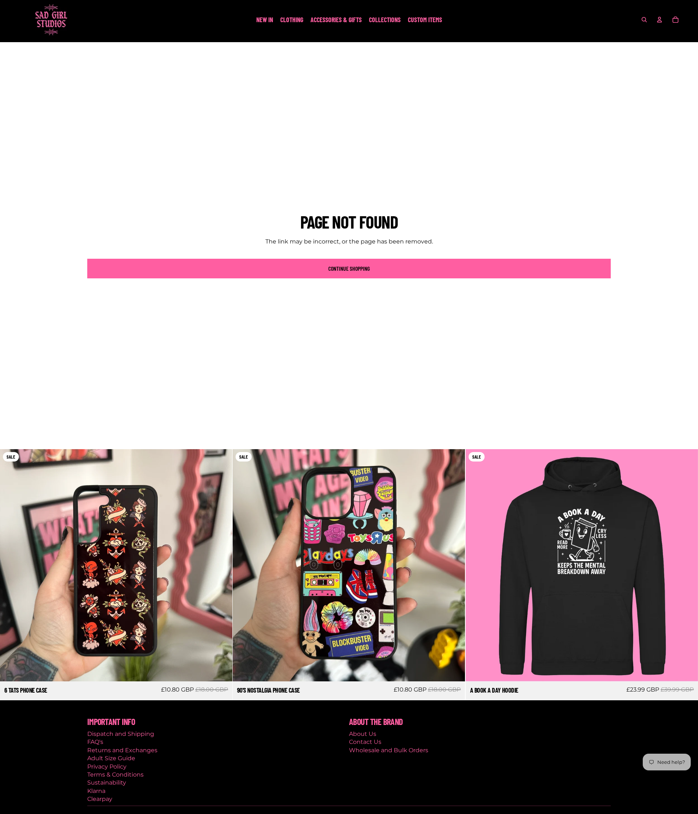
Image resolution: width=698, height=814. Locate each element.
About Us (362, 733)
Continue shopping (349, 268)
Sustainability (106, 782)
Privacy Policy (107, 766)
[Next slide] (221, 565)
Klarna (96, 790)
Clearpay (99, 798)
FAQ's (95, 741)
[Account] (659, 20)
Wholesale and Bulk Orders (388, 750)
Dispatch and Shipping (120, 733)
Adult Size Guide (111, 758)
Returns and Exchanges (122, 750)
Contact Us (365, 741)
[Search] (644, 20)
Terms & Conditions (115, 774)
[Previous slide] (11, 565)
